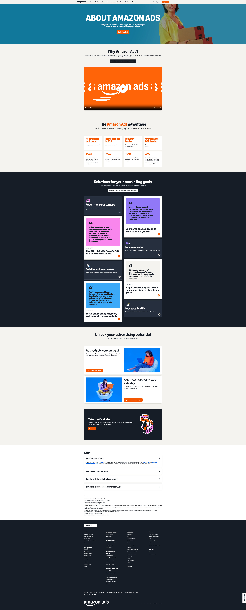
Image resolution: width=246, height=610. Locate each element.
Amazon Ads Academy (153, 534)
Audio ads (86, 562)
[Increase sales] (159, 255)
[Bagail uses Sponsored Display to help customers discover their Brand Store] (159, 295)
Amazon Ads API (109, 575)
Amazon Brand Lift (109, 555)
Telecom (129, 558)
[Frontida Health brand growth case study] (159, 234)
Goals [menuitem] (85, 532)
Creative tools (108, 547)
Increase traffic (87, 538)
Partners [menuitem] (151, 549)
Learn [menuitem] (150, 532)
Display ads (86, 557)
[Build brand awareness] (119, 277)
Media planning (109, 536)
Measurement (114, 2)
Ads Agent (108, 583)
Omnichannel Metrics (110, 562)
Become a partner (153, 553)
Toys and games (130, 560)
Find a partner (152, 551)
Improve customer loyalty (89, 542)
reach (148, 462)
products (102, 462)
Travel (128, 562)
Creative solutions (110, 540)
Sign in (158, 2)
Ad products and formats (88, 548)
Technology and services (112, 568)
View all (85, 566)
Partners (127, 2)
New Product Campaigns (111, 581)
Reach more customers (88, 536)
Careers (137, 592)
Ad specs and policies (153, 540)
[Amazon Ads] (80, 2)
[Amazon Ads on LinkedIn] (84, 595)
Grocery (129, 547)
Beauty (128, 536)
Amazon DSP (108, 570)
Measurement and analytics (110, 552)
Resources (151, 538)
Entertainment (130, 540)
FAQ (150, 542)
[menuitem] (90, 558)
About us (86, 592)
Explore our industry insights (133, 400)
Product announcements (154, 536)
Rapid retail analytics (110, 564)
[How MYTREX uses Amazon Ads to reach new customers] (119, 256)
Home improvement (131, 553)
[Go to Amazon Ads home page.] (96, 603)
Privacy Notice (102, 592)
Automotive (129, 534)
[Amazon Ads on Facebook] (95, 595)
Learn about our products (94, 370)
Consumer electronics (131, 538)
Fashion (129, 542)
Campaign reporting (110, 559)
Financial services (130, 545)
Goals (91, 2)
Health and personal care (132, 549)
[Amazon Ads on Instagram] (90, 595)
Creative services (109, 545)
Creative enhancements (110, 542)
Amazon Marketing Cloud (111, 572)
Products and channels (101, 2)
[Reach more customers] (119, 212)
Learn (134, 2)
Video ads (86, 559)
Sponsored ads (87, 551)
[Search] (153, 2)
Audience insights (109, 534)
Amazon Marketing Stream (111, 557)
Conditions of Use (93, 592)
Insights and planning (111, 532)
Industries (130, 532)
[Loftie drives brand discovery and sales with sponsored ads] (119, 319)
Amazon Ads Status (129, 592)
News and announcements (154, 545)
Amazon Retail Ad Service (111, 579)
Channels (129, 567)
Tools (121, 2)
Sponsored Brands (87, 555)
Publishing (129, 556)
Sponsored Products (88, 553)
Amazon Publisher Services (111, 577)
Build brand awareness (88, 534)
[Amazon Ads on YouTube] (92, 595)
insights (145, 462)
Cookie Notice (120, 592)
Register (165, 2)
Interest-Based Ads (111, 592)
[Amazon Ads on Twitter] (87, 595)
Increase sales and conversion (90, 540)
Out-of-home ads (87, 564)
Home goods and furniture (132, 551)
